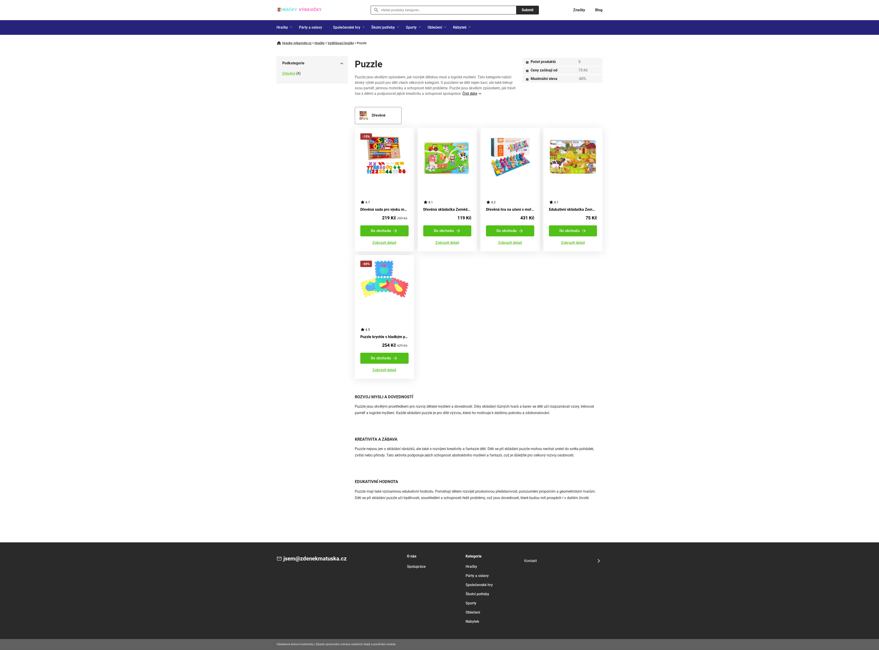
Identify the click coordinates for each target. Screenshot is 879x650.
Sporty (411, 27)
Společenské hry (346, 27)
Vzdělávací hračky (341, 43)
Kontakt (530, 561)
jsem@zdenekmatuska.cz (315, 558)
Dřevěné (288, 73)
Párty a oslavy (310, 27)
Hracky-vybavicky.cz (297, 43)
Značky (579, 10)
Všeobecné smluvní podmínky (295, 644)
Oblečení (435, 27)
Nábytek (460, 27)
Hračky (282, 27)
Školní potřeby (383, 27)
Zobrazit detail (384, 243)
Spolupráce (416, 566)
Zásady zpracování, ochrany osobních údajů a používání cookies (356, 644)
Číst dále (469, 93)
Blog (598, 10)
